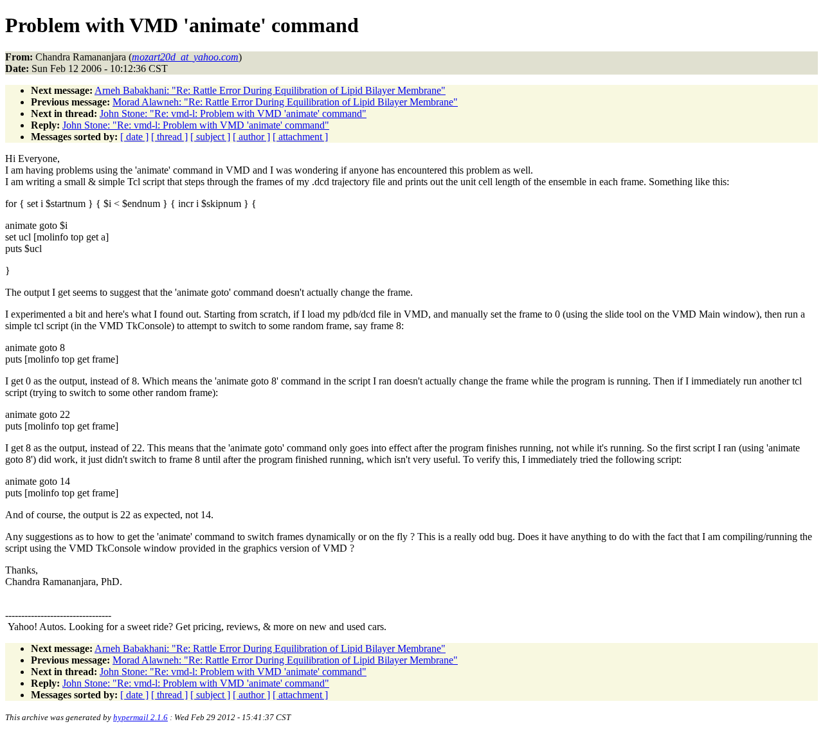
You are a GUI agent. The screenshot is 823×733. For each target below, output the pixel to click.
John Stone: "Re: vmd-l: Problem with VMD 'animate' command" (233, 113)
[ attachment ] (300, 136)
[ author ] (251, 136)
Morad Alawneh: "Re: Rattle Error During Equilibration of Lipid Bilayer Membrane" (285, 101)
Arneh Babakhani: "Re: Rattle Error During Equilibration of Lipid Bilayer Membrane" (270, 90)
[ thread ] (169, 136)
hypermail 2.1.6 (140, 717)
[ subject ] (210, 136)
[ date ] (134, 136)
